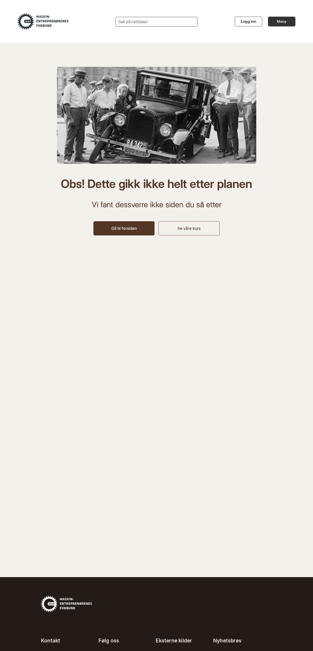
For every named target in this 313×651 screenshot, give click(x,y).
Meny (282, 21)
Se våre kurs (189, 228)
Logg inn (248, 21)
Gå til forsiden (124, 228)
